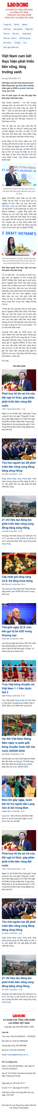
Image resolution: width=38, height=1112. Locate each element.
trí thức (32, 424)
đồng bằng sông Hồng (17, 479)
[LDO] (19, 380)
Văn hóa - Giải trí (10, 38)
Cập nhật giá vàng (9, 589)
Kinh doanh (18, 29)
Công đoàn (26, 34)
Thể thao (7, 29)
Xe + (25, 43)
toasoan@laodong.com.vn (17, 1055)
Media (24, 24)
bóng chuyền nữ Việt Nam (25, 700)
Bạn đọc (15, 34)
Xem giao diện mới (10, 47)
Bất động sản (24, 38)
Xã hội (16, 24)
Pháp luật (29, 29)
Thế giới (17, 43)
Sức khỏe (7, 43)
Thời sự (6, 34)
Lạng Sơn (5, 816)
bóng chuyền (27, 764)
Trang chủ (7, 24)
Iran (3, 643)
